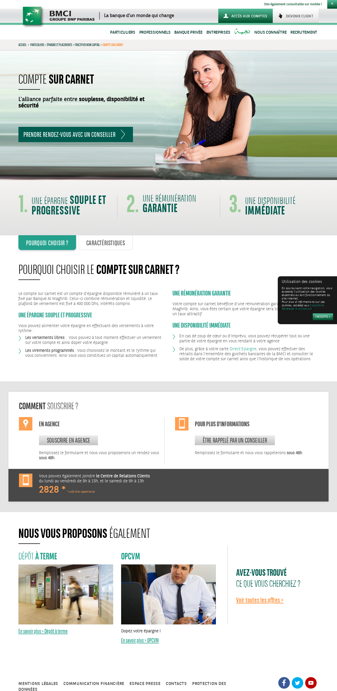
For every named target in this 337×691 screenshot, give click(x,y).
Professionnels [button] (155, 32)
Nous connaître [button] (270, 32)
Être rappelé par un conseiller (235, 440)
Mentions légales (38, 683)
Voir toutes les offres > (260, 600)
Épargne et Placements (59, 44)
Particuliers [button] (122, 32)
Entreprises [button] (218, 32)
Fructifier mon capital (87, 44)
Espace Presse (145, 683)
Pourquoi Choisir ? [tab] (47, 243)
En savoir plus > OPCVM (140, 640)
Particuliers (37, 44)
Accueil (22, 44)
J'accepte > (322, 317)
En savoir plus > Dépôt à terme (43, 631)
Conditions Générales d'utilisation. (303, 307)
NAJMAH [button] (242, 32)
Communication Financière (93, 683)
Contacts (176, 683)
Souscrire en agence (68, 440)
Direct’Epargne (243, 349)
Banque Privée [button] (188, 32)
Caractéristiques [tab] (105, 243)
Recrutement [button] (303, 32)
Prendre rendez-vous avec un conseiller (69, 134)
